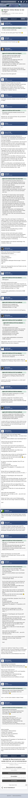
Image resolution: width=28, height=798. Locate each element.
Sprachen (9, 795)
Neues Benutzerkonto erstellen (14, 773)
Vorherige (5, 18)
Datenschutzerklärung (17, 795)
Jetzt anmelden (14, 780)
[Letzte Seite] (26, 19)
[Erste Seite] (1, 19)
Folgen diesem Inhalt (13, 784)
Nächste (23, 18)
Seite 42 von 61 (14, 18)
